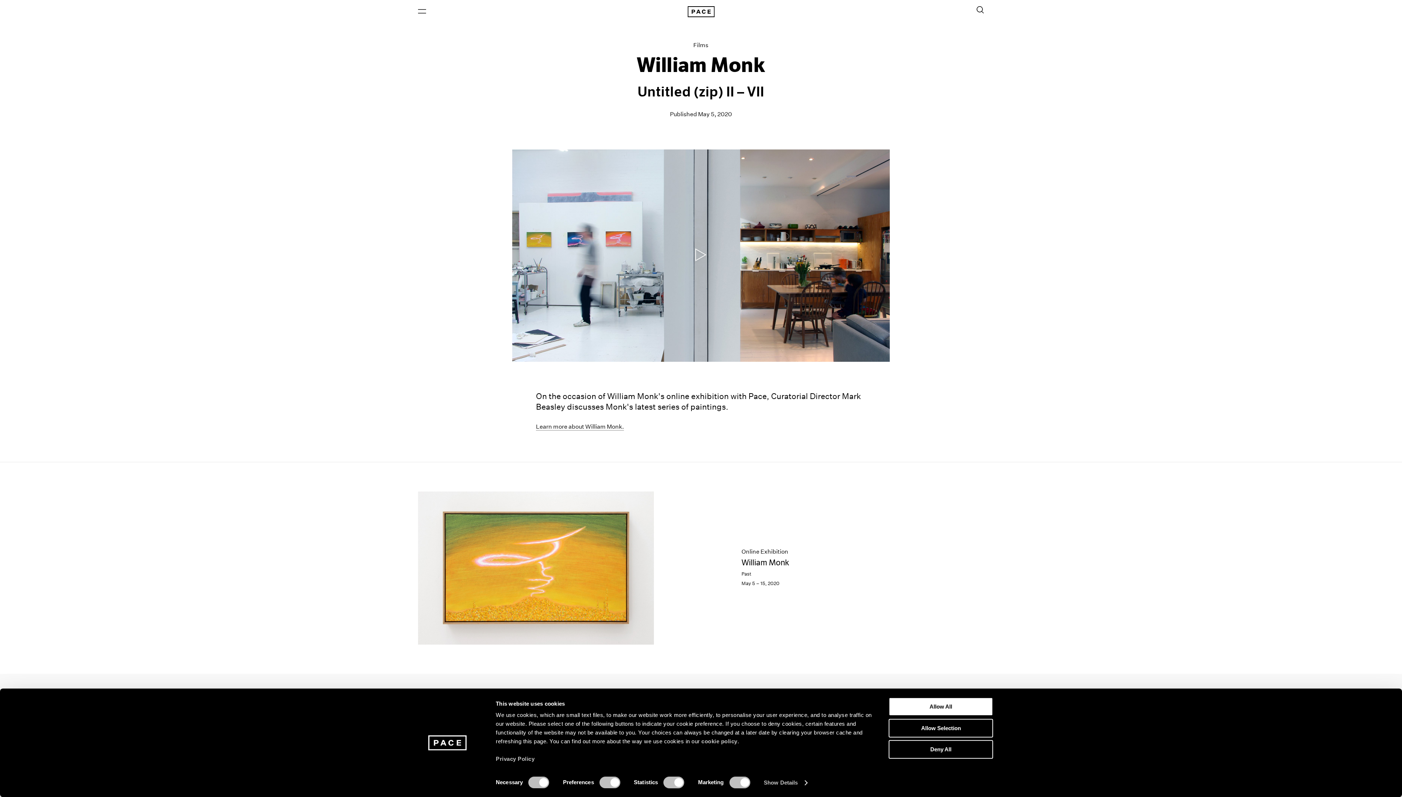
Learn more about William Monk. (580, 426)
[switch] (610, 782)
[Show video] (701, 255)
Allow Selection (941, 728)
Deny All (940, 749)
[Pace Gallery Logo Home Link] (701, 11)
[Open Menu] (422, 11)
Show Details (781, 782)
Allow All (941, 706)
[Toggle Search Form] (980, 10)
